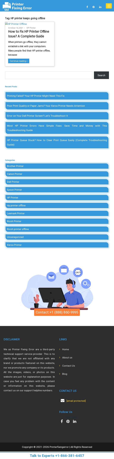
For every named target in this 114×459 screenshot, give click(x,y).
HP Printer (31, 28)
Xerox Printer (14, 244)
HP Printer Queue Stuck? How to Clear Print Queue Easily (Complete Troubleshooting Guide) (57, 142)
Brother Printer (15, 166)
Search (101, 75)
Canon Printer (14, 173)
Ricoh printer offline (18, 229)
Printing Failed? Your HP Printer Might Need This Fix (35, 95)
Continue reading (18, 61)
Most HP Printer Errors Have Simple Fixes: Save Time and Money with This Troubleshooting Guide (57, 128)
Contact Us (68, 365)
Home (65, 349)
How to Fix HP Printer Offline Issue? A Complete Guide (28, 34)
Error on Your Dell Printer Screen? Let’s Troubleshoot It (37, 115)
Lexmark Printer (16, 213)
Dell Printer (13, 181)
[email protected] (76, 400)
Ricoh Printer (14, 221)
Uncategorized (15, 237)
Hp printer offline (16, 205)
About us (67, 357)
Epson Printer (14, 189)
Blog (64, 373)
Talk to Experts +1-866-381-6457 (57, 456)
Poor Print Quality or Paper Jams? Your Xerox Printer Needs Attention (46, 105)
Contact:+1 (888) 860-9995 (57, 312)
